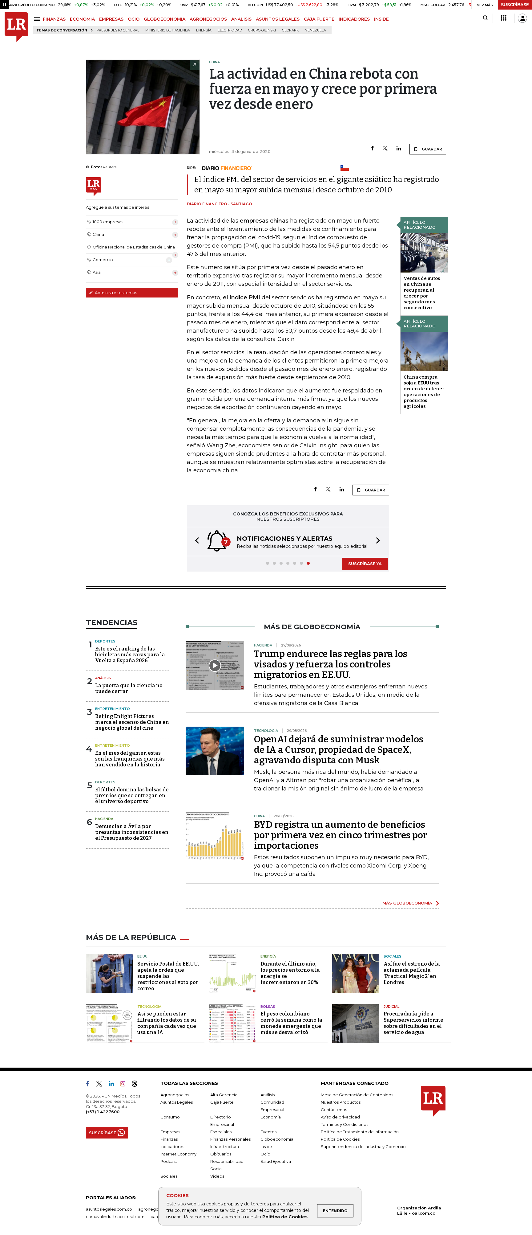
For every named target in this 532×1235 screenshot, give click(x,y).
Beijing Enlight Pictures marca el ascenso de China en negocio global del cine (132, 722)
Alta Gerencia (223, 1094)
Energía (204, 30)
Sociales (392, 956)
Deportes (105, 641)
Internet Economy (178, 1153)
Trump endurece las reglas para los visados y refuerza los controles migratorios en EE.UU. (330, 664)
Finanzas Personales (230, 1139)
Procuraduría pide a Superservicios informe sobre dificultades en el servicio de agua (413, 1023)
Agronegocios (174, 1094)
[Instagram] (125, 1084)
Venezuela (315, 30)
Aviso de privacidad (340, 1116)
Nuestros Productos (341, 1102)
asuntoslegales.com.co (109, 1209)
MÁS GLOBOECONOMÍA (407, 903)
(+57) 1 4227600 (102, 1111)
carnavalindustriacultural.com (115, 1216)
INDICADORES (354, 19)
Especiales (221, 1131)
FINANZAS (54, 19)
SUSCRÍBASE (515, 4)
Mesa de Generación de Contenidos (357, 1094)
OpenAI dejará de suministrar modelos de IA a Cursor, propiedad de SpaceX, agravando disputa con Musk (338, 750)
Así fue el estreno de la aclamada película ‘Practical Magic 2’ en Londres (412, 973)
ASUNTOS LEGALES (278, 19)
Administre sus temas (115, 292)
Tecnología (149, 1006)
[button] (195, 541)
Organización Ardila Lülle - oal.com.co (419, 1210)
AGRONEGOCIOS (208, 19)
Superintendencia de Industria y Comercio (363, 1146)
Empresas (170, 1131)
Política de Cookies (285, 1217)
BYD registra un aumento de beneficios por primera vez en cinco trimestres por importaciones (340, 835)
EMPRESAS (111, 19)
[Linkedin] (399, 149)
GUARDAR (431, 149)
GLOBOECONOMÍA (164, 19)
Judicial (391, 1006)
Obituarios (220, 1153)
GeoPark (290, 30)
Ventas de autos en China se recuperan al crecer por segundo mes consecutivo (422, 293)
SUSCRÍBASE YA (365, 563)
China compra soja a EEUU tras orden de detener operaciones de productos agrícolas (424, 391)
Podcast (168, 1161)
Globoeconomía (276, 1139)
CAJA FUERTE (319, 19)
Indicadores (172, 1146)
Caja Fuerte (222, 1102)
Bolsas (267, 1006)
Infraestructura (224, 1146)
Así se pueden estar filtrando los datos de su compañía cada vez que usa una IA (166, 1023)
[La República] (16, 27)
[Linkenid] (114, 1084)
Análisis (103, 678)
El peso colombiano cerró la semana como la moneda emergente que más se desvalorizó (291, 1023)
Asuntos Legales (176, 1102)
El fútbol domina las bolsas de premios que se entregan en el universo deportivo (132, 795)
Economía (270, 1116)
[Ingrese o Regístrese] (522, 18)
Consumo (170, 1116)
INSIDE (381, 19)
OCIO (133, 19)
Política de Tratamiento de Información (360, 1131)
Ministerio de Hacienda (167, 30)
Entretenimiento (112, 709)
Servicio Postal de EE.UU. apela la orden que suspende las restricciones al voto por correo (168, 976)
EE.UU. (142, 956)
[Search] (485, 18)
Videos (217, 1176)
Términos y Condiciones (344, 1124)
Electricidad (230, 30)
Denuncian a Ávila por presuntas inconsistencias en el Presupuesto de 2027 (131, 832)
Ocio (265, 1153)
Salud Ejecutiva (275, 1161)
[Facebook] (372, 149)
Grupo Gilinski (262, 30)
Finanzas (169, 1139)
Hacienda (104, 819)
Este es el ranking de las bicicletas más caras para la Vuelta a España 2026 (130, 654)
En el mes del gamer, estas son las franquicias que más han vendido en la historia (130, 759)
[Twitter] (385, 149)
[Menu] (38, 19)
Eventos (268, 1131)
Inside (266, 1146)
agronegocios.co (155, 1209)
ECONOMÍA (82, 19)
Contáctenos (334, 1109)
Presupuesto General (117, 30)
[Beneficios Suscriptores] (503, 18)
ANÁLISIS (241, 19)
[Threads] (137, 1084)
